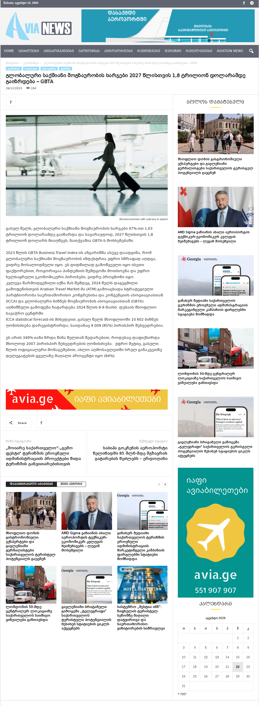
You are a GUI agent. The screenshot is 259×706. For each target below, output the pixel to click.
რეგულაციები (199, 51)
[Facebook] (244, 4)
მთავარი (12, 63)
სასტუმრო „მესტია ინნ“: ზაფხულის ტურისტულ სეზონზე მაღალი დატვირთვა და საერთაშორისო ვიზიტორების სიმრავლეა (141, 618)
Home (9, 51)
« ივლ (182, 693)
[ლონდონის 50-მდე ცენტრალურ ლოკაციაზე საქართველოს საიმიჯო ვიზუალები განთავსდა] (31, 585)
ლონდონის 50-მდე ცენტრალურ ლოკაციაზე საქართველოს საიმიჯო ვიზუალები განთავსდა (29, 614)
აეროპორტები (118, 51)
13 (217, 657)
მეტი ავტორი (71, 484)
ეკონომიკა (89, 51)
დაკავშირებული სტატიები (31, 484)
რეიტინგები (148, 51)
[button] (251, 51)
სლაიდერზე (49, 68)
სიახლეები (28, 51)
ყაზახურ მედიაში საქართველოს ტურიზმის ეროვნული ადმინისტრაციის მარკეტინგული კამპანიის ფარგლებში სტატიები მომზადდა (140, 546)
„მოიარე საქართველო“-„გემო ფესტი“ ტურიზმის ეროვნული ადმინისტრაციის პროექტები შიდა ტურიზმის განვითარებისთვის (43, 456)
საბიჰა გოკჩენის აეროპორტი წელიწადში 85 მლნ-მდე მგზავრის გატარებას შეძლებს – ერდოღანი (130, 454)
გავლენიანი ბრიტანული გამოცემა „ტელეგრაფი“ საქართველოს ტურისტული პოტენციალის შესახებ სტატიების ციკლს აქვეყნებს (86, 618)
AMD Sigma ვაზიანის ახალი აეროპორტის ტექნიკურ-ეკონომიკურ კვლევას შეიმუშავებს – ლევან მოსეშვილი (86, 542)
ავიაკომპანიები (59, 51)
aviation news (230, 51)
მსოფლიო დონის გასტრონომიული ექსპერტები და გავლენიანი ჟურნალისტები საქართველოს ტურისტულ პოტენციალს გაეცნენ (215, 166)
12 (206, 657)
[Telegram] (252, 4)
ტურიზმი (173, 51)
